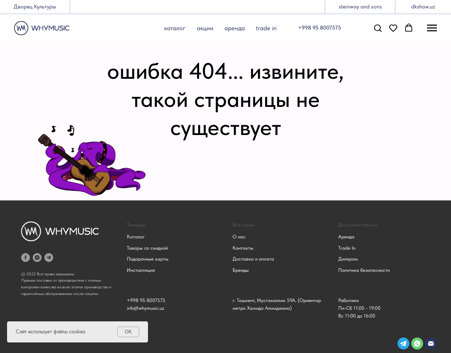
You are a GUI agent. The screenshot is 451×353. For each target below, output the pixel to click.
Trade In (347, 248)
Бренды (241, 270)
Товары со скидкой (147, 248)
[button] (377, 28)
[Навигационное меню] (432, 28)
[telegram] (48, 257)
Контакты (243, 248)
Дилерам (348, 259)
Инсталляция (141, 270)
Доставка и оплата (253, 259)
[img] (431, 343)
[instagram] (37, 257)
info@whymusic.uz (145, 308)
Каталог (136, 236)
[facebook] (25, 257)
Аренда (346, 236)
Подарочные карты (147, 259)
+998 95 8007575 (146, 300)
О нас (239, 236)
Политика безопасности (364, 270)
